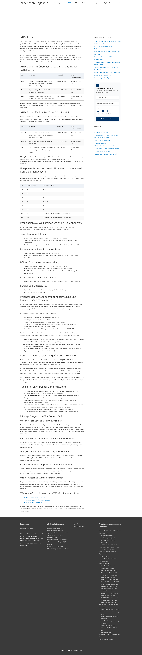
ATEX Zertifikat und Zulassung (33, 502)
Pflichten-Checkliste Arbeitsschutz (104, 146)
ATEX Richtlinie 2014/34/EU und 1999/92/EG (37, 500)
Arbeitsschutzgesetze (57, 3)
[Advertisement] (71, 18)
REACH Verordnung (106, 632)
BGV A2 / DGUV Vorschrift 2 (109, 570)
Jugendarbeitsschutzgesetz (102, 140)
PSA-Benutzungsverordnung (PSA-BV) (105, 154)
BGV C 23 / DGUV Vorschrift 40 (110, 582)
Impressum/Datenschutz (27, 528)
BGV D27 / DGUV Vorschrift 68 (109, 595)
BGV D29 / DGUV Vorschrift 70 (109, 598)
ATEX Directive (105, 556)
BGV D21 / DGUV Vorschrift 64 (109, 593)
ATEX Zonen (104, 561)
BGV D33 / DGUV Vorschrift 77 (109, 600)
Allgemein (75, 524)
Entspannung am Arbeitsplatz (102, 78)
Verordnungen (94, 3)
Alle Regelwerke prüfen (107, 118)
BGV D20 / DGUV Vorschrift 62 (109, 591)
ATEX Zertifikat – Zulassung (109, 559)
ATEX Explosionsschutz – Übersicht (34, 498)
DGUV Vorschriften (80, 3)
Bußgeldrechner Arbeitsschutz (111, 3)
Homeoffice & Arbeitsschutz (102, 151)
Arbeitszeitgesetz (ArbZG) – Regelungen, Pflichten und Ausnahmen (109, 540)
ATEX (69, 3)
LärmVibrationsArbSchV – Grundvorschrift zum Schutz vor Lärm (110, 628)
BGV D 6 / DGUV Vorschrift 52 (109, 584)
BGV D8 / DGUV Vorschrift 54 (109, 586)
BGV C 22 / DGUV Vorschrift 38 (110, 579)
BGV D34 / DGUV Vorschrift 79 (109, 602)
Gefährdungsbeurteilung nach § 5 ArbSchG (106, 148)
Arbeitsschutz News (78, 526)
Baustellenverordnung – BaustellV (110, 609)
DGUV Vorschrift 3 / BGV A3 (109, 589)
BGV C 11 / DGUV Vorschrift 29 (109, 577)
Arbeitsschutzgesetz (34, 3)
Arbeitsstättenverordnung (101, 132)
